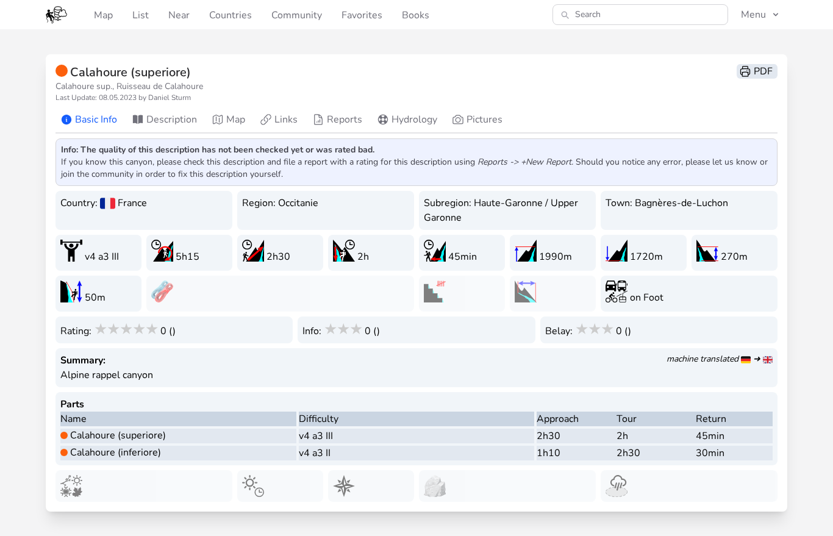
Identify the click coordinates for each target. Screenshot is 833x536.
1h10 (548, 453)
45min (710, 436)
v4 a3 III (316, 436)
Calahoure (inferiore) (115, 452)
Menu (753, 14)
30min (710, 453)
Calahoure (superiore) (118, 435)
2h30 (548, 436)
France (132, 203)
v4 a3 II (315, 453)
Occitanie (298, 203)
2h (622, 436)
